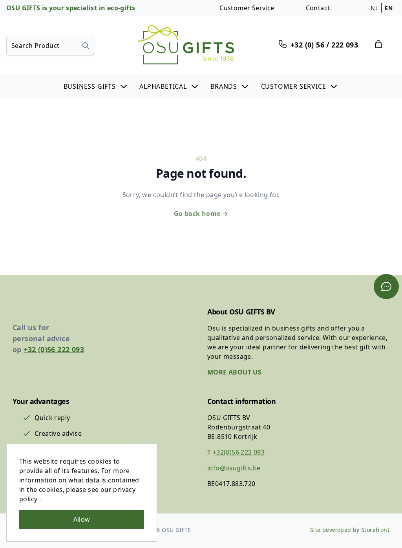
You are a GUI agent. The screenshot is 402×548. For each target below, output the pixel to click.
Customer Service (246, 8)
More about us (234, 372)
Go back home (201, 213)
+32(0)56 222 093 (239, 452)
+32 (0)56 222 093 (54, 349)
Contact (318, 8)
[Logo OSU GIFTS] (186, 44)
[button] (96, 86)
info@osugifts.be (233, 468)
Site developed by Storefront (349, 529)
